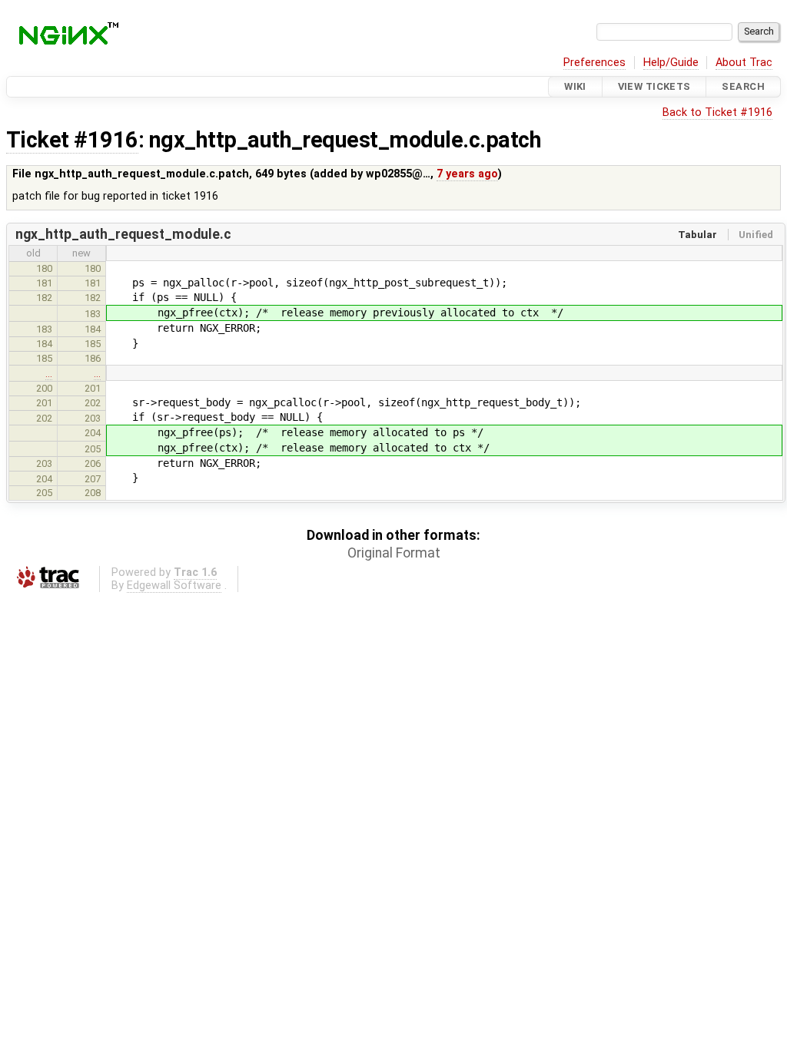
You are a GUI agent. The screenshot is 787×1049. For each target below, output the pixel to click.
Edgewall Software (174, 585)
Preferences (594, 62)
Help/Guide (671, 62)
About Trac (744, 62)
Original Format (393, 553)
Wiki (575, 86)
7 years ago (467, 173)
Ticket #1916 (72, 140)
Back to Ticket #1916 (717, 112)
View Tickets (654, 86)
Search (743, 86)
